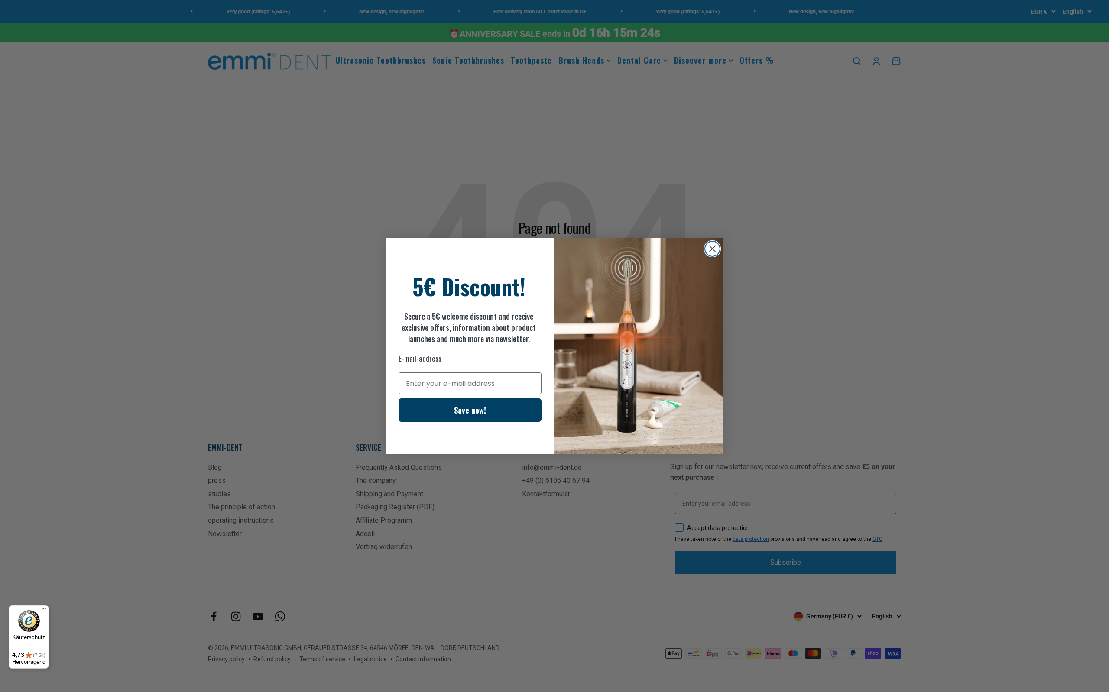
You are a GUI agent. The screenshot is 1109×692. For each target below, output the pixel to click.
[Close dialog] (712, 248)
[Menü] (44, 610)
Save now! (470, 410)
